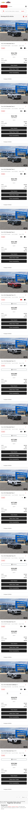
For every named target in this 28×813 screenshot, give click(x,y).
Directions (10, 6)
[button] (3, 6)
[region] (14, 60)
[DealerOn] (4, 805)
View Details (14, 65)
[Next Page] (19, 797)
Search (22, 11)
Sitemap (13, 806)
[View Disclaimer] (20, 693)
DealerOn (9, 806)
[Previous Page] (17, 797)
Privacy (17, 806)
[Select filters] (23, 16)
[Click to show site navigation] (26, 6)
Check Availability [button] (14, 72)
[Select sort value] (26, 16)
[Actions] (25, 43)
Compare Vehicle (7, 79)
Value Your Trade (14, 69)
